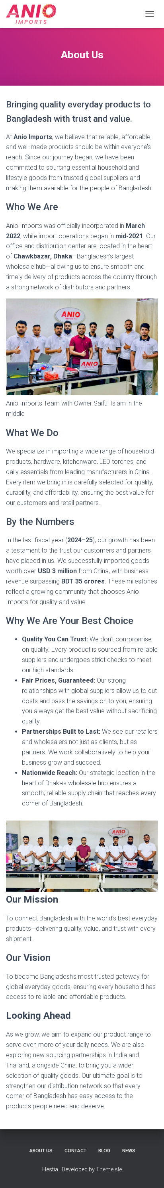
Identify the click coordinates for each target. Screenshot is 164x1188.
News (128, 1151)
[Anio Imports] (34, 14)
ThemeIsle (109, 1169)
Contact (75, 1151)
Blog (104, 1151)
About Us (41, 1151)
